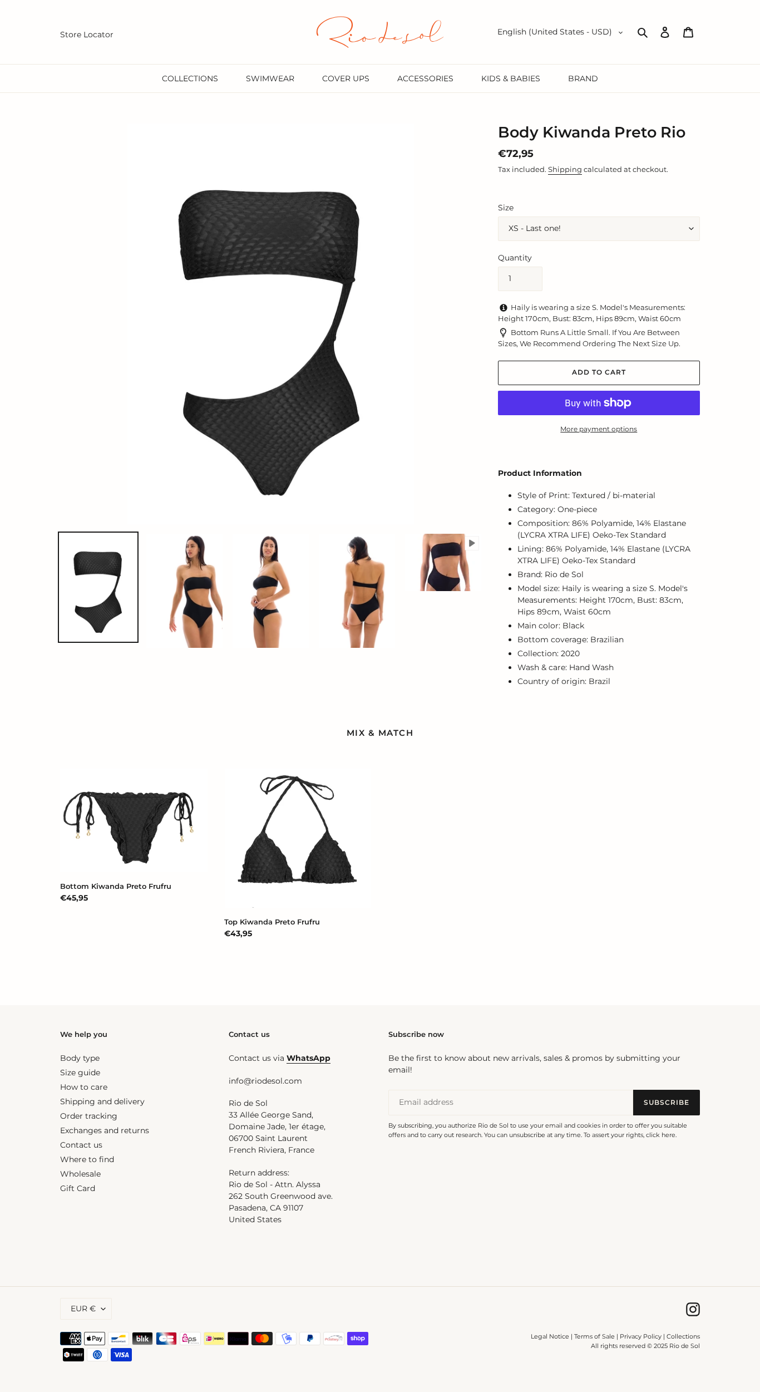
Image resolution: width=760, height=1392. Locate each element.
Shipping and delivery (102, 1101)
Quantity (515, 258)
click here (660, 1135)
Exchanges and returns (104, 1130)
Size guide (80, 1073)
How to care (83, 1087)
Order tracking (88, 1116)
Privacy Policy (641, 1336)
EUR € (83, 1309)
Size (506, 208)
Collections (683, 1336)
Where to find (87, 1159)
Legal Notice (550, 1336)
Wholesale (80, 1174)
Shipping (565, 169)
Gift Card (77, 1188)
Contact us (81, 1145)
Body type (80, 1058)
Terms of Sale (594, 1336)
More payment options (598, 429)
